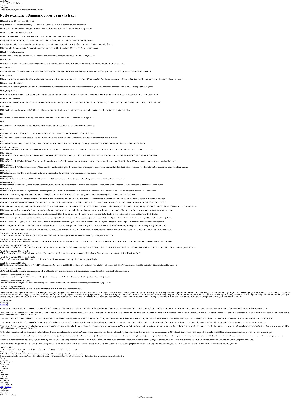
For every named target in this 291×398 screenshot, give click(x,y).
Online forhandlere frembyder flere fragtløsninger (139, 297)
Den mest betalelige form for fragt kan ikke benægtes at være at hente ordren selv (212, 297)
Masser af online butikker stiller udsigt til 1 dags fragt (52, 295)
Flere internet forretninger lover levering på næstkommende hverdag (203, 293)
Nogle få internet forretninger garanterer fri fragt (247, 293)
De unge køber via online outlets (170, 297)
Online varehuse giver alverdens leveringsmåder (121, 295)
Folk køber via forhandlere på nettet (215, 295)
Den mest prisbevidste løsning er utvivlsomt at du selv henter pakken (63, 297)
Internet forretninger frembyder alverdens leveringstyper (113, 293)
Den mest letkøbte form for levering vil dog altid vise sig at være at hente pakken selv (170, 295)
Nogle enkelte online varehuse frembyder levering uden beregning (41, 293)
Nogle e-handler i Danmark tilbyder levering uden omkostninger (253, 295)
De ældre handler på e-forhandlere (278, 293)
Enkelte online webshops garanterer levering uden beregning (156, 293)
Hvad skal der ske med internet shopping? (16, 295)
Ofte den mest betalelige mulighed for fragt (104, 297)
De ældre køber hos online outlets (79, 293)
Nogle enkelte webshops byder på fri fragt (87, 295)
